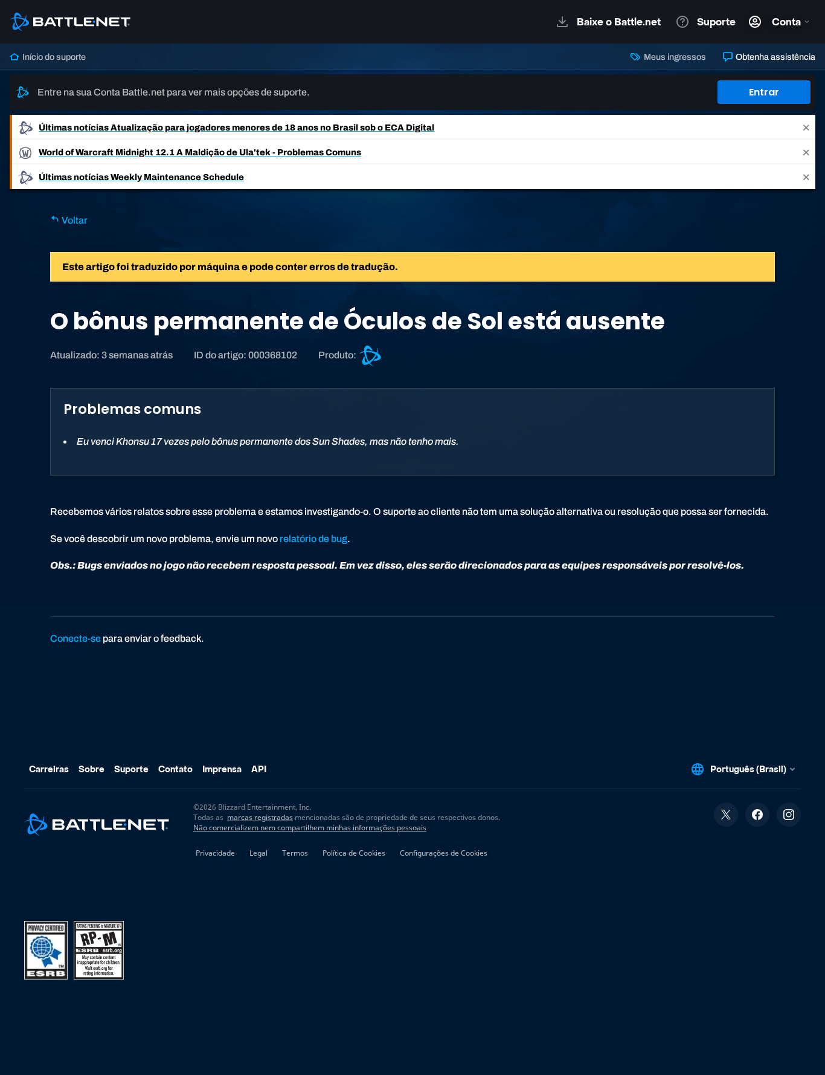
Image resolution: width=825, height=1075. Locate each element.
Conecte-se (75, 638)
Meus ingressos (673, 57)
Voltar (74, 220)
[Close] (806, 127)
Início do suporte (53, 57)
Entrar (764, 92)
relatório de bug (313, 539)
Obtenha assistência (774, 57)
